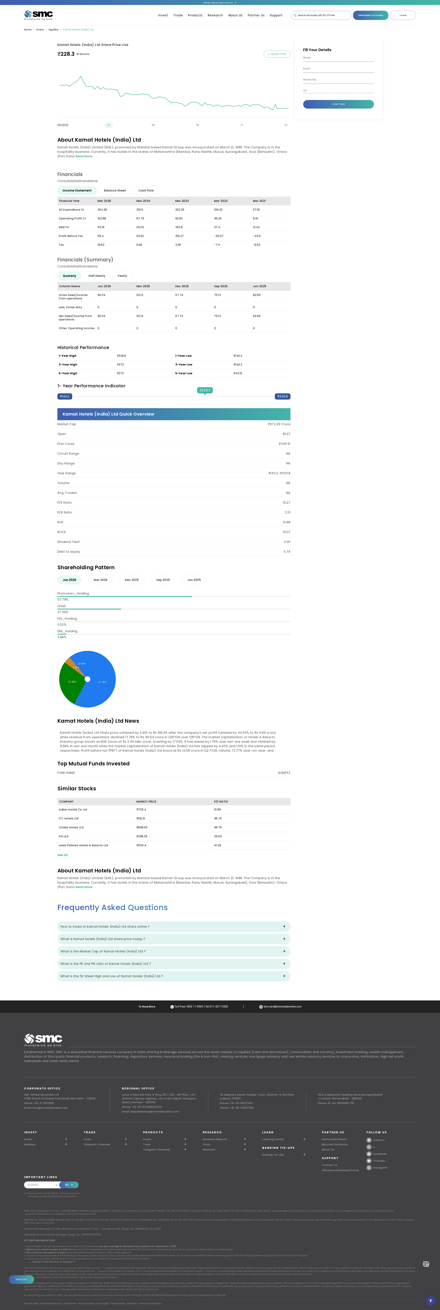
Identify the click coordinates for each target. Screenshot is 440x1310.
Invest (163, 15)
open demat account (370, 15)
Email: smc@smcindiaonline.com (46, 1108)
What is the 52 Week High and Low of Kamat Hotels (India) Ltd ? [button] (111, 976)
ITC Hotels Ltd (69, 818)
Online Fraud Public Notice (218, 2)
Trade (178, 15)
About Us (235, 15)
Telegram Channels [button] (97, 1144)
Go (67, 1184)
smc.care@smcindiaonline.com (355, 1210)
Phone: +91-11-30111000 (39, 1103)
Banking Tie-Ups (278, 1148)
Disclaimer (70, 1303)
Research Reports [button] (215, 1139)
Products (195, 15)
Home (27, 29)
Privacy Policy (86, 1303)
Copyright (102, 1303)
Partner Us (256, 15)
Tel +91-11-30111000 (177, 1210)
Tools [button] (87, 1139)
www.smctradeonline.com (81, 1213)
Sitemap (132, 1303)
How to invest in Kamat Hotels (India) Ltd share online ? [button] (105, 926)
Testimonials (117, 1303)
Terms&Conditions (150, 1303)
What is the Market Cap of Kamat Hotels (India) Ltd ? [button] (103, 951)
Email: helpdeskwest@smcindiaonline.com (150, 1111)
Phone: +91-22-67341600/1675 (142, 1107)
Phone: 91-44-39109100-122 (336, 1103)
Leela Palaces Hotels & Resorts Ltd (83, 845)
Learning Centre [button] (273, 1139)
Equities (53, 29)
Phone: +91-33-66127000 (236, 1103)
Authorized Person (334, 1139)
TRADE (90, 1132)
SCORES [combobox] (33, 1185)
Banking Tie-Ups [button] (273, 1155)
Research (215, 15)
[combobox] (336, 90)
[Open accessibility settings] (430, 1300)
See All (62, 855)
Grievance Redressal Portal (340, 1170)
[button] (165, 1139)
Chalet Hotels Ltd (71, 827)
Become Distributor (335, 1144)
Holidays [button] (29, 1144)
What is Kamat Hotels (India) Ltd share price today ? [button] (102, 939)
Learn (268, 1132)
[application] (173, 89)
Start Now (338, 104)
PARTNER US (333, 1132)
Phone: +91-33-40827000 (237, 1108)
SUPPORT (330, 1158)
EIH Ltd (63, 836)
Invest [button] (28, 1139)
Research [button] (209, 1149)
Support (276, 15)
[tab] (77, 190)
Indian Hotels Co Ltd (73, 810)
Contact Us (330, 1165)
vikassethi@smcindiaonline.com (290, 1210)
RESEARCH (212, 1132)
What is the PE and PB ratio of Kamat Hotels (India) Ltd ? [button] (105, 964)
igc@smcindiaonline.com (40, 1213)
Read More (83, 156)
